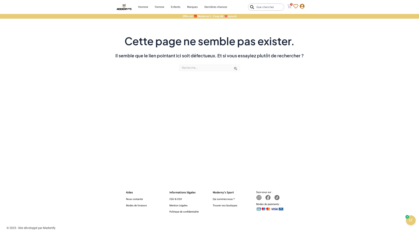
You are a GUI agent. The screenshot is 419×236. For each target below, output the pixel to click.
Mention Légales (178, 205)
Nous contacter (134, 199)
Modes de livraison (136, 205)
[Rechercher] (252, 7)
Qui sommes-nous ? (224, 199)
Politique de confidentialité (184, 211)
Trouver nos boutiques (225, 205)
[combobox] (266, 7)
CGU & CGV (175, 199)
